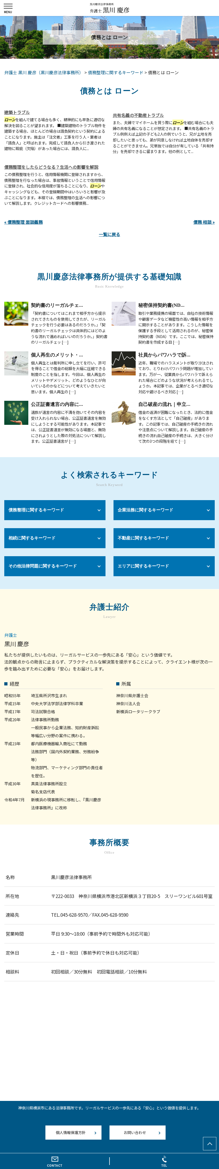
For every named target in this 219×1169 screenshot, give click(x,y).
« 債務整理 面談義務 (23, 222)
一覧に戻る (109, 234)
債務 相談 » (204, 222)
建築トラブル (17, 112)
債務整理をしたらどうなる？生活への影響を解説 (51, 167)
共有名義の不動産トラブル (138, 115)
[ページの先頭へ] (209, 1143)
